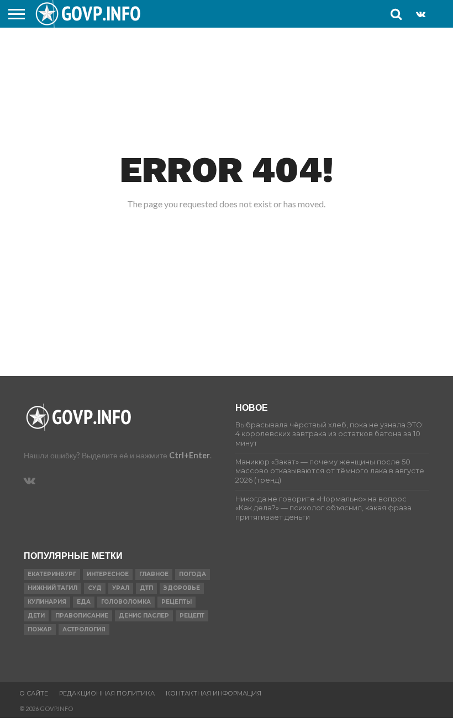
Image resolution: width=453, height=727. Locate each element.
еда (84, 601)
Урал (120, 588)
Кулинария (47, 601)
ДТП (146, 588)
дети (36, 615)
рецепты (176, 601)
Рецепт (192, 615)
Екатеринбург (52, 574)
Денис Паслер (144, 615)
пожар (40, 629)
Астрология (84, 629)
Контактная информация (213, 693)
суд (95, 588)
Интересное (108, 574)
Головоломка (126, 601)
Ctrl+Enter (189, 455)
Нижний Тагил (52, 588)
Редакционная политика (107, 693)
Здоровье (182, 588)
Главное (153, 574)
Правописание (81, 615)
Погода (192, 574)
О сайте (33, 693)
